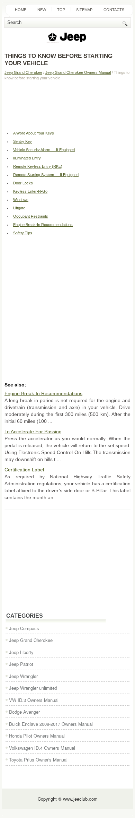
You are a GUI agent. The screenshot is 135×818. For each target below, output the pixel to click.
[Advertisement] (67, 104)
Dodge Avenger (24, 711)
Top (61, 10)
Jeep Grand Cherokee (23, 72)
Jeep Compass (24, 628)
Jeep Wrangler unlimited (33, 688)
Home (20, 10)
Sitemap (84, 10)
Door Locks (23, 183)
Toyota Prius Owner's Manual (38, 759)
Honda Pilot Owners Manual (37, 735)
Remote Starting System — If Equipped (46, 175)
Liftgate (19, 208)
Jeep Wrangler (23, 676)
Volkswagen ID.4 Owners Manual (42, 748)
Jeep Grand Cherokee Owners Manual (78, 72)
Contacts (114, 10)
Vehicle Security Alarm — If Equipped (44, 150)
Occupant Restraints (30, 216)
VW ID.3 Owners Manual (33, 700)
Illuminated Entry (27, 158)
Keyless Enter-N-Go (30, 191)
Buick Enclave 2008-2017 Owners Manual (51, 724)
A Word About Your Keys (33, 133)
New (41, 10)
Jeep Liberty (21, 652)
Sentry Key (22, 141)
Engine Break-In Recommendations (43, 225)
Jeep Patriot (21, 664)
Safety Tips (22, 233)
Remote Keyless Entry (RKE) (37, 166)
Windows (20, 200)
